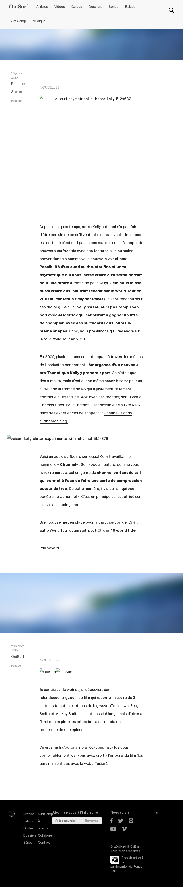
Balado (130, 7)
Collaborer (45, 835)
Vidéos (59, 7)
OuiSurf (17, 657)
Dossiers (95, 7)
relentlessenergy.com (58, 698)
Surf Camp (18, 21)
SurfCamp (45, 814)
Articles (42, 7)
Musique (39, 21)
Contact (44, 843)
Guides (76, 7)
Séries (114, 7)
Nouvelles (49, 87)
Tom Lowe (120, 706)
